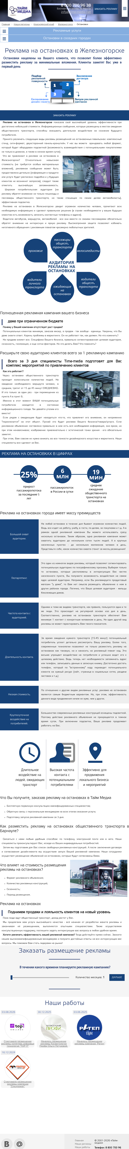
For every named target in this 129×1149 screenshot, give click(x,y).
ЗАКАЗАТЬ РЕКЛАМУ (105, 9)
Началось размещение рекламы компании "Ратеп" (90, 1042)
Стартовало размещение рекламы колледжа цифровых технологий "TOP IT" (17, 1043)
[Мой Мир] (19, 1139)
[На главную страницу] (20, 20)
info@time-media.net (76, 12)
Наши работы (82, 1147)
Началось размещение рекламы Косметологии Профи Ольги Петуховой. (53, 1043)
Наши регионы (83, 1144)
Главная (79, 1141)
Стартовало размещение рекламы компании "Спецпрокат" (18, 1084)
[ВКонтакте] (7, 1139)
